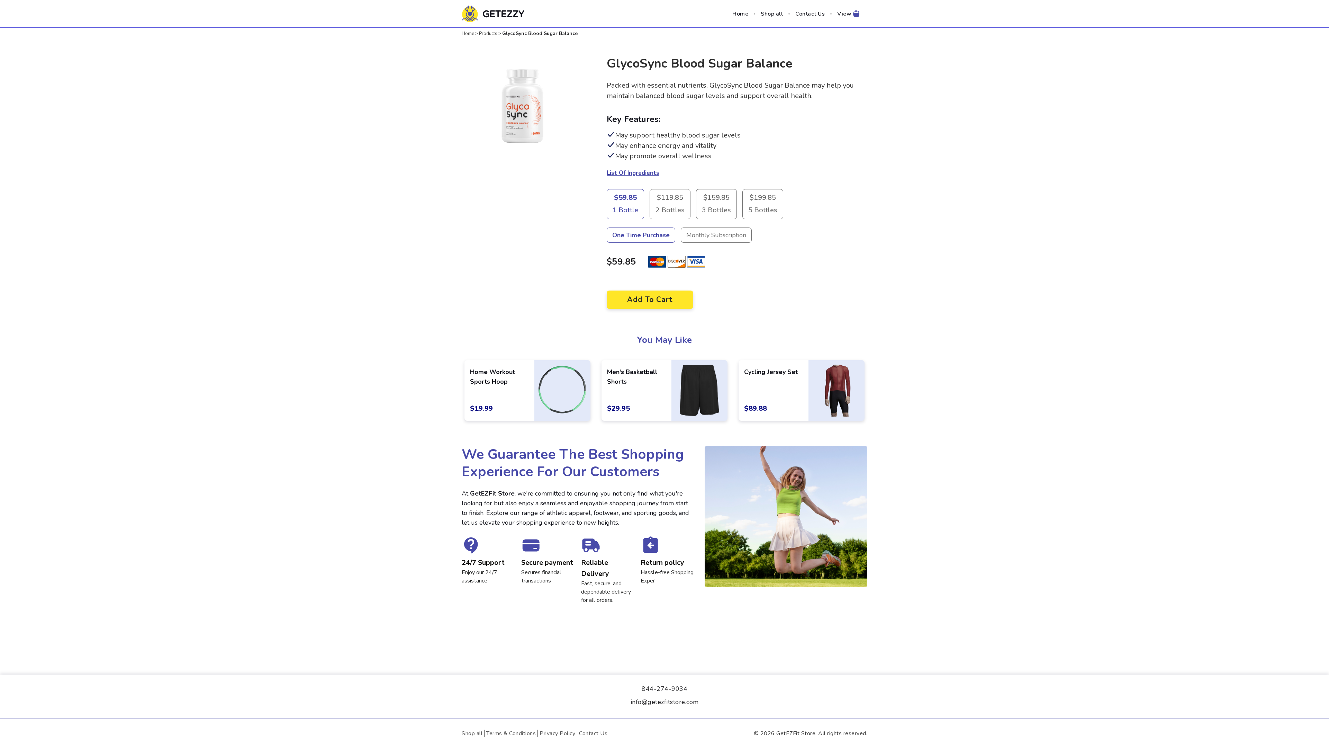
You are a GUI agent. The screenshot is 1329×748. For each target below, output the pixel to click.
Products (488, 33)
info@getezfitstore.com (665, 702)
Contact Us (810, 14)
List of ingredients (633, 173)
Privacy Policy (557, 733)
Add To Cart (650, 299)
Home (740, 14)
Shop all (772, 14)
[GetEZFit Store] (494, 14)
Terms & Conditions (511, 733)
